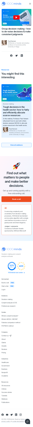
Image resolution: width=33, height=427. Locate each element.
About (3, 339)
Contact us (5, 336)
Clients (3, 342)
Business (4, 369)
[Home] (11, 3)
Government (5, 366)
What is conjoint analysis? (9, 316)
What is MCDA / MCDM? (9, 319)
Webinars (4, 399)
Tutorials (4, 396)
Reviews (4, 349)
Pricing (3, 353)
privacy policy (6, 421)
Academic (4, 376)
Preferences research (8, 306)
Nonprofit (4, 372)
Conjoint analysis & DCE (9, 303)
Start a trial (7, 286)
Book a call (16, 199)
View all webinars (16, 145)
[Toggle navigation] (30, 3)
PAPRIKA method (7, 326)
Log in (3, 289)
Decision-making (6, 299)
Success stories (6, 392)
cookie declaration (18, 421)
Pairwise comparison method (10, 322)
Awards (3, 346)
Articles (3, 389)
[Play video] (16, 17)
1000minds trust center (15, 272)
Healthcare (5, 362)
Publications (5, 402)
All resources (5, 385)
